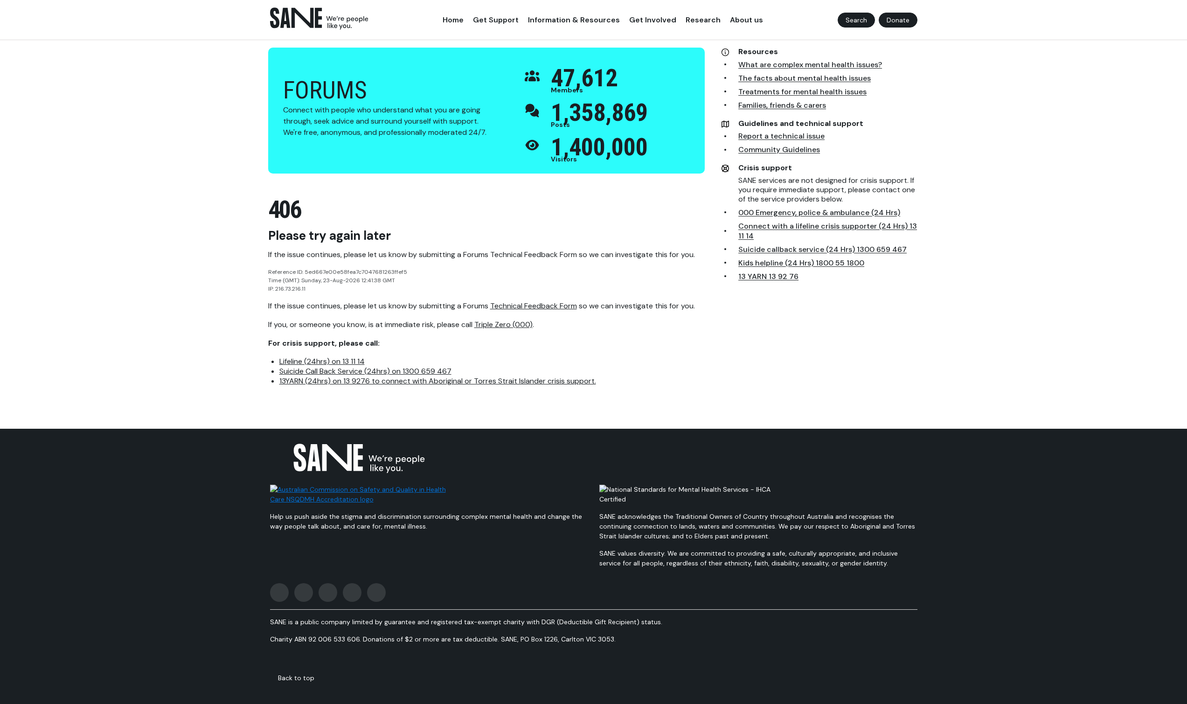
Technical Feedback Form (533, 306)
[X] (328, 592)
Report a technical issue (781, 136)
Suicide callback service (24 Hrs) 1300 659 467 (822, 249)
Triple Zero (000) (503, 324)
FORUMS (325, 90)
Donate (898, 20)
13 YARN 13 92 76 (768, 276)
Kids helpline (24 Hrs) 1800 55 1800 (801, 263)
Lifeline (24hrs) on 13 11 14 (322, 361)
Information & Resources (574, 20)
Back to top (296, 678)
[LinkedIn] (376, 592)
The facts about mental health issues (804, 78)
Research (703, 20)
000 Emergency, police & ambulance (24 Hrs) (819, 212)
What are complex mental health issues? (810, 65)
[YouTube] (352, 592)
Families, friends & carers (782, 105)
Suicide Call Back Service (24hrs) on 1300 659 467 (365, 371)
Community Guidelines (779, 149)
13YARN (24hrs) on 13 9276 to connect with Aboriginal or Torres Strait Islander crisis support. (437, 381)
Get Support (496, 20)
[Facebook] (279, 592)
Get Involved (652, 20)
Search (856, 20)
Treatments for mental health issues (802, 92)
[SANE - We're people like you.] (319, 18)
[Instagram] (303, 592)
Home (453, 20)
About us (746, 20)
